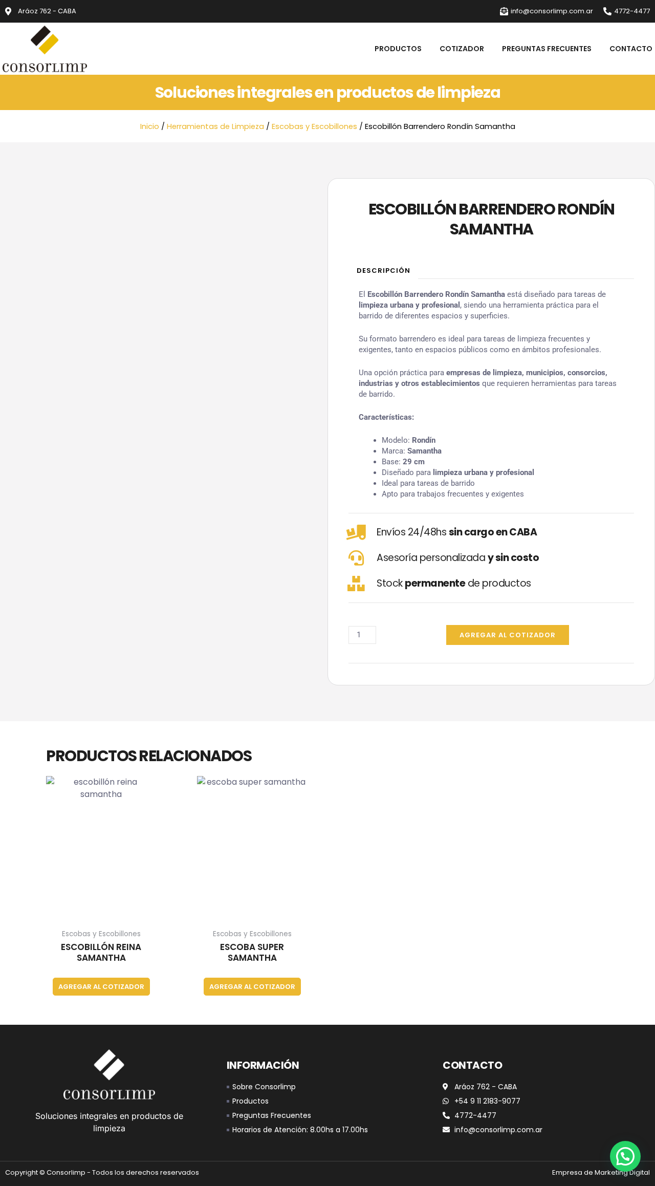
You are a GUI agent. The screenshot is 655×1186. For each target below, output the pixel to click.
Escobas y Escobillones (314, 126)
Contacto (630, 49)
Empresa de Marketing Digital (601, 1172)
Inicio (149, 126)
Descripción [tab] (383, 270)
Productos (398, 49)
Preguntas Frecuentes (547, 49)
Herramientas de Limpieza (215, 126)
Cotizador (462, 49)
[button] (625, 1156)
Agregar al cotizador (508, 635)
